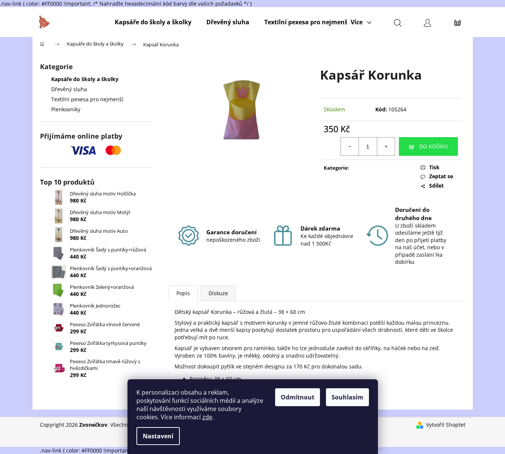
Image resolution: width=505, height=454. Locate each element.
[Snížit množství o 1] (350, 146)
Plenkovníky (65, 109)
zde (207, 417)
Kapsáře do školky (372, 167)
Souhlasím (347, 397)
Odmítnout (297, 397)
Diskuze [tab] (218, 293)
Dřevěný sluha (69, 89)
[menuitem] (153, 22)
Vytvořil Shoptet (445, 424)
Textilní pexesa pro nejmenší (87, 99)
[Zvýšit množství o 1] (386, 146)
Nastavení (158, 436)
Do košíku (433, 146)
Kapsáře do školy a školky (84, 79)
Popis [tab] (183, 293)
